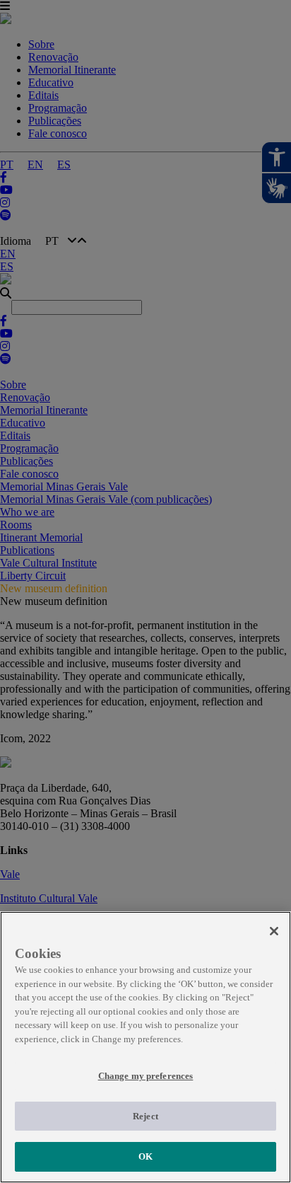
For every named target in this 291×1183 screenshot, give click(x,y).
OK (145, 1156)
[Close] (274, 931)
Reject (145, 1116)
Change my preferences (146, 1076)
